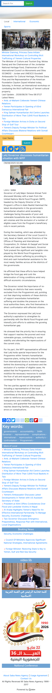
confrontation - (11, 440)
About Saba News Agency (16, 675)
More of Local (10, 446)
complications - (39, 434)
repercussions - (26, 437)
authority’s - (40, 437)
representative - (22, 434)
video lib (26, 560)
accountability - (27, 431)
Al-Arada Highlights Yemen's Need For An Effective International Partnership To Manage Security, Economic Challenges (24, 512)
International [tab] (19, 21)
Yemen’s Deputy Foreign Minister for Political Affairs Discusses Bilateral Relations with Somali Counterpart (25, 130)
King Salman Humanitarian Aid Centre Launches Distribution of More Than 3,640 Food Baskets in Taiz (25, 115)
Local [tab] (6, 21)
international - (10, 437)
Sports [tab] (7, 26)
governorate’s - (11, 431)
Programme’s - (26, 440)
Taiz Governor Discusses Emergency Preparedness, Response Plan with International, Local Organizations (25, 521)
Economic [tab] (34, 21)
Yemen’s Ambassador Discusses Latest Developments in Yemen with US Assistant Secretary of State (22, 497)
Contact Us (26, 678)
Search (29, 3)
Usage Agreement (38, 675)
